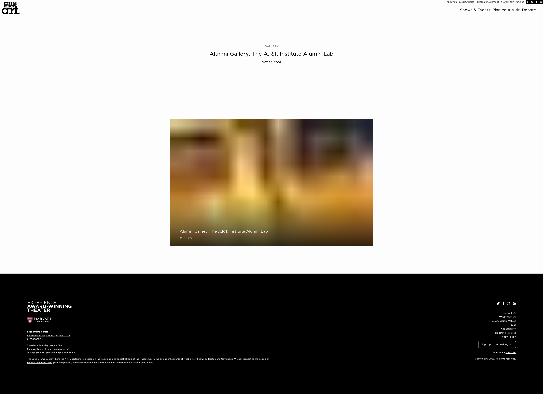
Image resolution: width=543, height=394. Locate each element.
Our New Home (466, 2)
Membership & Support (487, 2)
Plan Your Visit (506, 10)
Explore (519, 2)
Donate (529, 10)
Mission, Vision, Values (502, 321)
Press (513, 325)
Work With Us (507, 317)
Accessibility (508, 329)
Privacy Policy (507, 336)
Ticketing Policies (505, 333)
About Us (452, 2)
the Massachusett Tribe (39, 362)
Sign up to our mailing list (497, 344)
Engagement (507, 2)
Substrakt (511, 352)
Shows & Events (475, 10)
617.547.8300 (34, 339)
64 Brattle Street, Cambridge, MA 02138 (48, 335)
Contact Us (509, 313)
